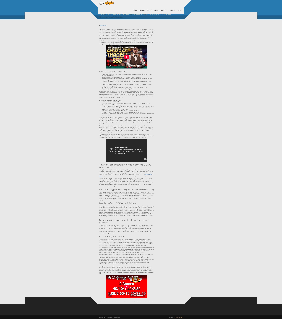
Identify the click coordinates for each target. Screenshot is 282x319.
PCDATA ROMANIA (179, 317)
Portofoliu (163, 10)
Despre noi (142, 10)
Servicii (149, 10)
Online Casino (103, 25)
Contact (179, 10)
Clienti (156, 10)
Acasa (135, 10)
